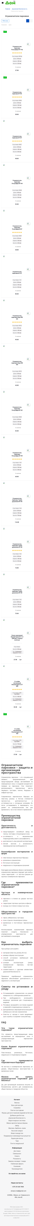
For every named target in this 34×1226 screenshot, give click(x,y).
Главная (7, 9)
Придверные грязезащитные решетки (17, 1136)
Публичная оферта (17, 1164)
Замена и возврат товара (17, 1161)
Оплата (17, 1156)
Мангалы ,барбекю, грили (17, 1128)
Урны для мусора (17, 1105)
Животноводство (17, 1133)
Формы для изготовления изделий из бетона (17, 1113)
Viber (16, 1178)
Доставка (17, 1151)
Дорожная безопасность (19, 9)
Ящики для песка (17, 1138)
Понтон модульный (17, 1143)
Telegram (21, 1178)
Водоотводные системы (17, 1120)
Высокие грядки (17, 1131)
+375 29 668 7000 (18, 1187)
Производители (17, 1169)
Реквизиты (17, 1159)
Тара (17, 1141)
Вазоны (17, 1103)
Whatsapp (12, 1178)
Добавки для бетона (17, 1115)
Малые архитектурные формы (17, 1123)
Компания (17, 1166)
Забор (17, 1126)
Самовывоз (17, 1153)
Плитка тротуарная (17, 1110)
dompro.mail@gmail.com (18, 1191)
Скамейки (17, 1108)
